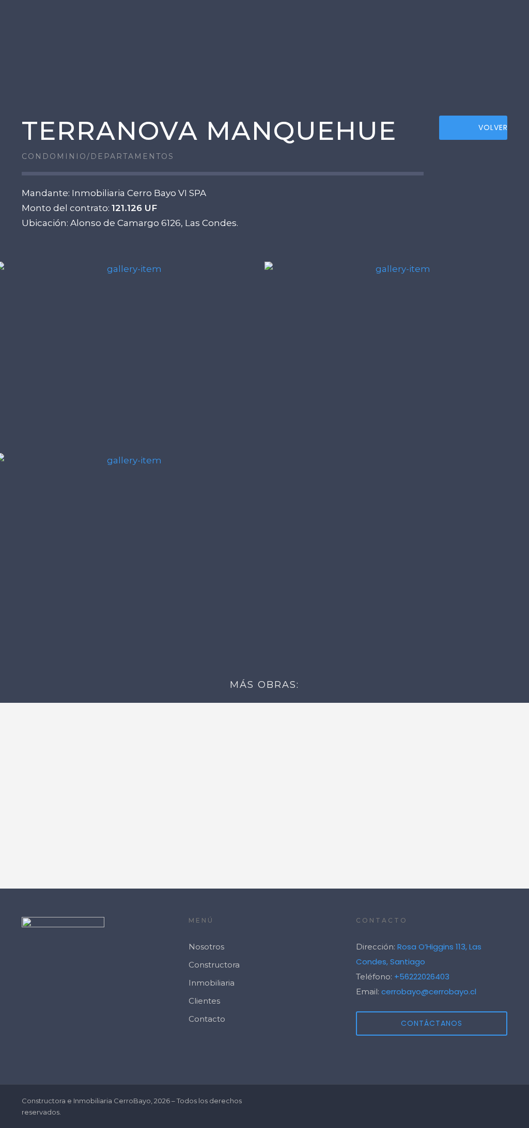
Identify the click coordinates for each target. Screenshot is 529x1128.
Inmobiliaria (212, 983)
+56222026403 (421, 976)
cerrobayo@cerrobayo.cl (428, 991)
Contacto (492, 71)
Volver (492, 127)
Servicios (290, 71)
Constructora (214, 965)
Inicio (224, 71)
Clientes (426, 71)
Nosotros (360, 71)
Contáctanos (431, 1023)
